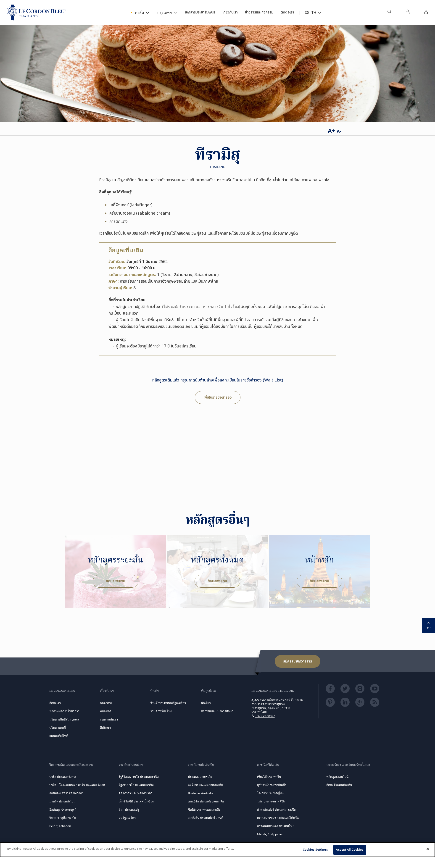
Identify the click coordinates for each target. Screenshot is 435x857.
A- (339, 131)
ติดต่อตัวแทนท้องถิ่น (339, 785)
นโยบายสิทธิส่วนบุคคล (64, 719)
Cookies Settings (315, 849)
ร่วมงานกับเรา (109, 719)
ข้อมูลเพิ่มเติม (115, 581)
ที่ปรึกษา (105, 728)
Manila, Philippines (269, 834)
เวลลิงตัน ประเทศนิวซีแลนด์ (205, 818)
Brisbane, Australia (200, 793)
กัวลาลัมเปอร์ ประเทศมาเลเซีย (276, 809)
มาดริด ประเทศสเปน (62, 801)
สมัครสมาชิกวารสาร (297, 661)
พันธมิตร (105, 711)
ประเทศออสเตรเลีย (200, 777)
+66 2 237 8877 (265, 716)
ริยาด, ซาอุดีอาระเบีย (62, 818)
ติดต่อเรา (55, 703)
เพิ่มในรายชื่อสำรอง (217, 397)
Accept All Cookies (349, 849)
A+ (331, 130)
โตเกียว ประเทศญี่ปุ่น (270, 793)
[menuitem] (389, 12)
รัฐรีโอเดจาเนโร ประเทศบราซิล (139, 777)
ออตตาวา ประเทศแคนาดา (135, 793)
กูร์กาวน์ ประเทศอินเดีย (272, 785)
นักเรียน (206, 703)
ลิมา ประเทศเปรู (129, 809)
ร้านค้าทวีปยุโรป (160, 711)
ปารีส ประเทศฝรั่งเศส (62, 777)
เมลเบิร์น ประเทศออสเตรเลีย (206, 801)
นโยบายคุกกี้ (57, 728)
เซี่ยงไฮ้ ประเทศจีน (269, 777)
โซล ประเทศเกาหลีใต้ (271, 801)
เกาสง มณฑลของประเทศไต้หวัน (278, 818)
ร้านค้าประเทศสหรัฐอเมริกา (168, 703)
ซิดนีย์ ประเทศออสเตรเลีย (204, 809)
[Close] (428, 849)
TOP (428, 628)
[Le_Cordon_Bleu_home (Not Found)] (36, 12)
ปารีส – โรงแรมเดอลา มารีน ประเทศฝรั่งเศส (77, 785)
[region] (217, 849)
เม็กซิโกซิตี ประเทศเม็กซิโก (136, 801)
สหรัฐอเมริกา (127, 818)
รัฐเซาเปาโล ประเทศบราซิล (136, 785)
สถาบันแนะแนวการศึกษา (217, 711)
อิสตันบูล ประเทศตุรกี (62, 809)
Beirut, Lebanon (60, 826)
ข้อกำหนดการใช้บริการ (64, 711)
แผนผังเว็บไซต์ (58, 736)
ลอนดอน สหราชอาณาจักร (66, 793)
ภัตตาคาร (106, 703)
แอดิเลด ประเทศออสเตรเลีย (205, 785)
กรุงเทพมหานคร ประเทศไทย (275, 826)
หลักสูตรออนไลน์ (337, 777)
